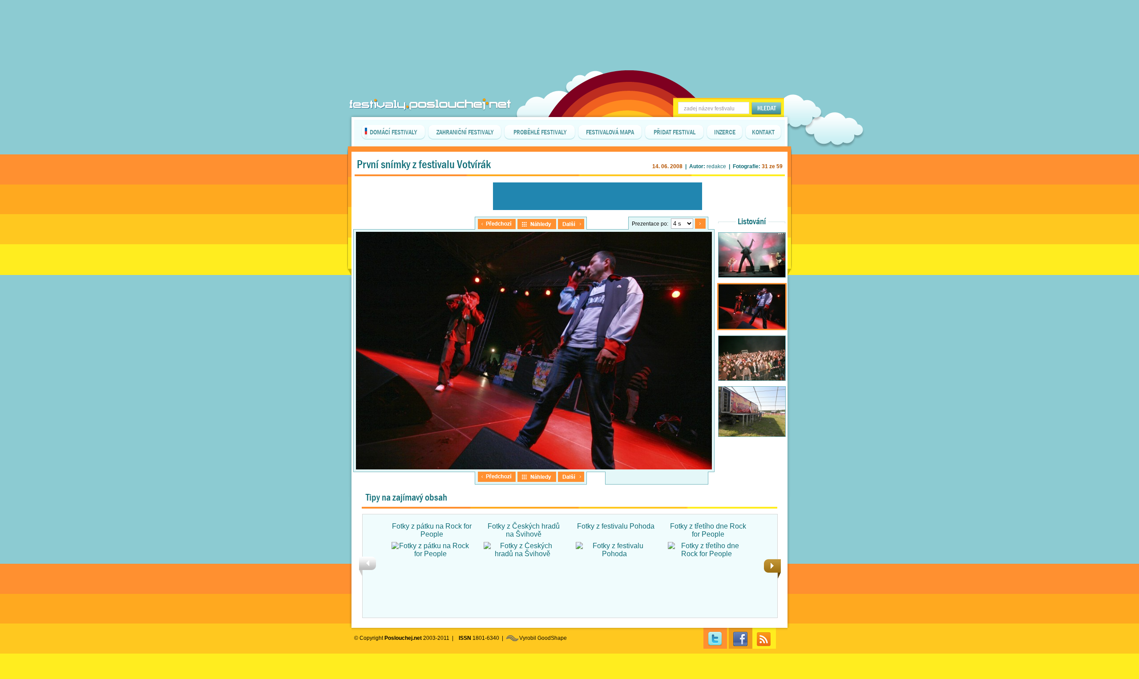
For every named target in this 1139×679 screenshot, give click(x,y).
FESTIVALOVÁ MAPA (610, 132)
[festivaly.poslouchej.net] (430, 104)
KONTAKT (763, 132)
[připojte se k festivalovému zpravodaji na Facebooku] (740, 638)
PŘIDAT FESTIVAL (674, 132)
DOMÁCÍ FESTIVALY (393, 132)
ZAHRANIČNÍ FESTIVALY (464, 132)
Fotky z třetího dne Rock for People (708, 530)
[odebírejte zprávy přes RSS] (764, 638)
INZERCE (724, 132)
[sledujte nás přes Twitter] (715, 638)
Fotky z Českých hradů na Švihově (524, 530)
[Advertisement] (569, 22)
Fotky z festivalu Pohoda (615, 526)
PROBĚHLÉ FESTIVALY (539, 132)
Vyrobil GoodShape (543, 638)
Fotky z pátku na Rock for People (432, 530)
